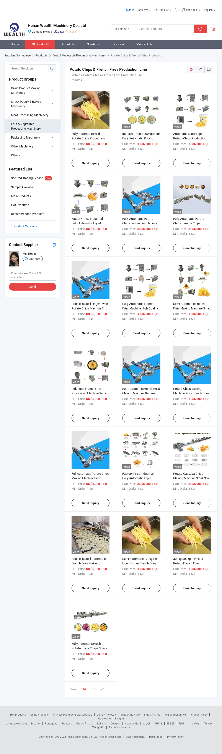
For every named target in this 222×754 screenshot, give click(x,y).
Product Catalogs (25, 226)
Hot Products (18, 714)
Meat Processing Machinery (29, 115)
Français (67, 723)
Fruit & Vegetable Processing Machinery (26, 126)
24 (84, 689)
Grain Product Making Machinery (26, 90)
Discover (118, 44)
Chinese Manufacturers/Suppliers (72, 714)
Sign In (130, 10)
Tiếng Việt (98, 727)
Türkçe (208, 723)
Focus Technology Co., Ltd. (83, 736)
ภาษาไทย (193, 723)
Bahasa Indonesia (119, 727)
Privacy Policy (175, 736)
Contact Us (144, 44)
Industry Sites (152, 714)
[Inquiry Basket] (177, 10)
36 (93, 689)
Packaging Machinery (25, 137)
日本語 (171, 723)
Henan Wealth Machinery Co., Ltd (57, 25)
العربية (146, 723)
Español (35, 723)
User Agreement (135, 736)
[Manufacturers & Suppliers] (32, 8)
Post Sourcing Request (213, 29)
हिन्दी (181, 723)
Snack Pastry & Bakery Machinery (26, 103)
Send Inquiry (90, 163)
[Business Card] (54, 245)
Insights (119, 718)
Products (42, 44)
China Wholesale (106, 714)
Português (51, 723)
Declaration (156, 736)
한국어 (158, 723)
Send (32, 286)
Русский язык (84, 723)
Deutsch (115, 723)
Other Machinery (22, 146)
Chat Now (34, 258)
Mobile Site (104, 718)
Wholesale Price (130, 714)
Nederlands (131, 723)
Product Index (199, 714)
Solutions (93, 44)
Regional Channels (175, 714)
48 (102, 689)
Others (15, 155)
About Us (68, 44)
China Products (39, 714)
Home (15, 44)
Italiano (101, 723)
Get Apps (192, 10)
